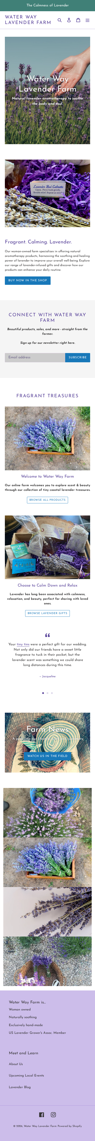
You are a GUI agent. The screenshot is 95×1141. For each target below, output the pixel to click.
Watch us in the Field (47, 756)
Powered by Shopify (70, 1126)
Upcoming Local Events (26, 1075)
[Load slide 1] (43, 693)
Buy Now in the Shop (27, 280)
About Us (16, 1064)
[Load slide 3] (52, 693)
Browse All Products (47, 500)
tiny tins (23, 644)
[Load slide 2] (47, 693)
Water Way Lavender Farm (28, 20)
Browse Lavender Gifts (47, 613)
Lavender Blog (20, 1087)
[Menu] (87, 20)
